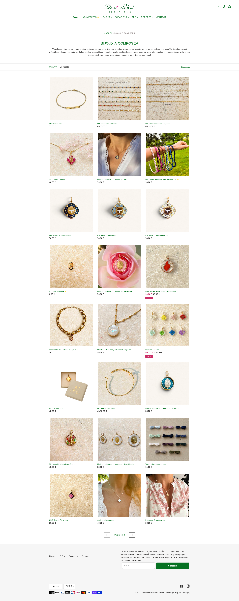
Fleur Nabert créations (149, 593)
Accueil (108, 33)
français (55, 586)
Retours (85, 556)
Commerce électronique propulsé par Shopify (173, 593)
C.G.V (62, 556)
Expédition (73, 556)
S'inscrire (172, 566)
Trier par (53, 67)
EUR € (69, 586)
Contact (52, 556)
